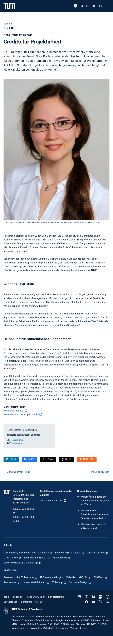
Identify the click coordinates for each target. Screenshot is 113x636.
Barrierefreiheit (56, 596)
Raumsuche (10, 582)
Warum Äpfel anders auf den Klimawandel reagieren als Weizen (95, 500)
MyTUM (83, 577)
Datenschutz (10, 601)
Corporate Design (78, 582)
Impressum (26, 601)
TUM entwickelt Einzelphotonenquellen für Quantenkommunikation (94, 514)
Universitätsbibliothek (34, 582)
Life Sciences (11, 557)
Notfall (38, 601)
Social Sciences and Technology (21, 562)
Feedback (17, 596)
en (87, 6)
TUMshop (57, 582)
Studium (8, 23)
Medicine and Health (35, 557)
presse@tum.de (17, 440)
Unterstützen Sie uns (51, 500)
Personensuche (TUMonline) (19, 577)
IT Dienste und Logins (51, 577)
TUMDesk (99, 577)
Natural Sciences (96, 552)
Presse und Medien (35, 596)
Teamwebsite (15, 443)
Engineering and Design (68, 552)
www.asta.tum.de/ (14, 410)
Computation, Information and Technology (26, 552)
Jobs (6, 596)
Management (60, 557)
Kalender (71, 577)
